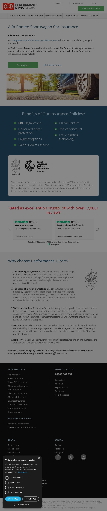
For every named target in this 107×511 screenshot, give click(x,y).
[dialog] (53, 255)
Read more (23, 472)
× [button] (39, 458)
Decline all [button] (30, 499)
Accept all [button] (13, 499)
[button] (22, 504)
